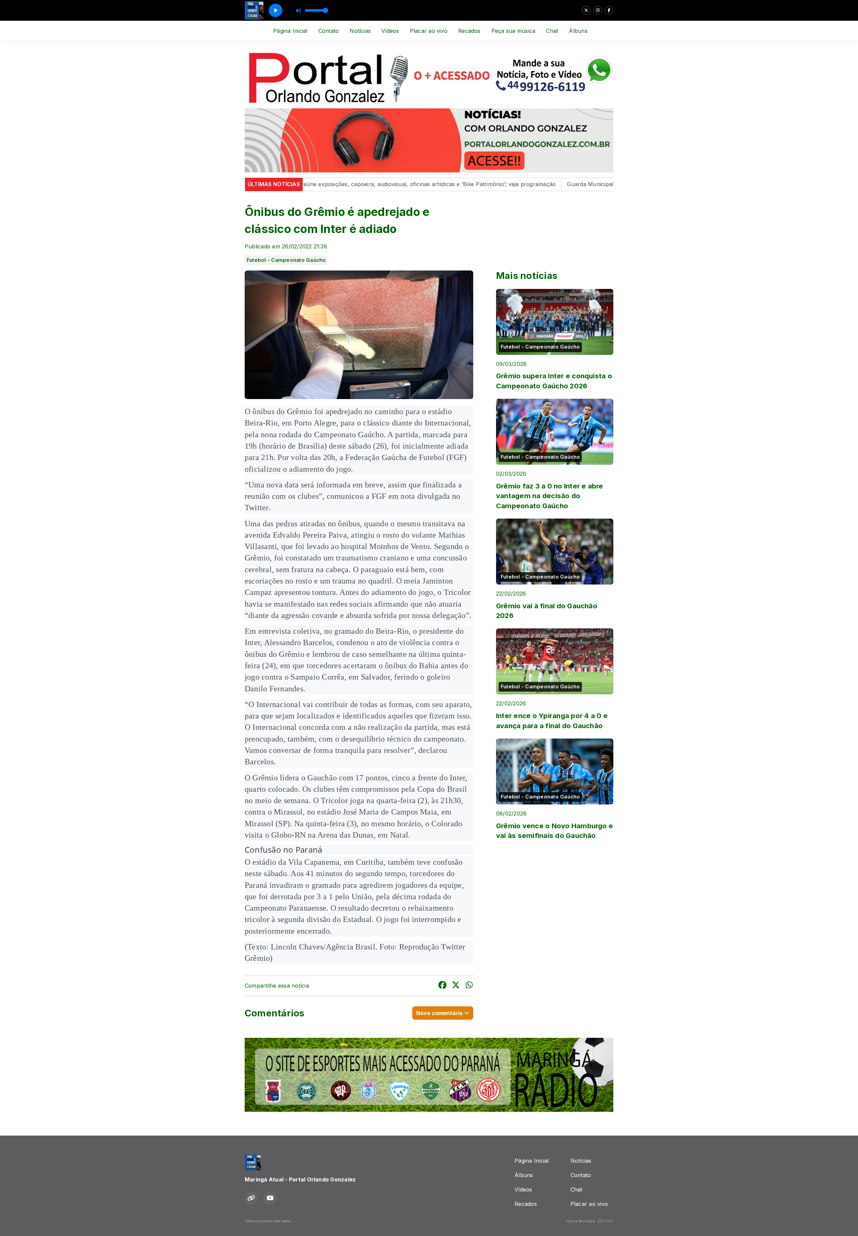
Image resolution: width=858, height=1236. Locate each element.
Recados (469, 30)
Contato (328, 30)
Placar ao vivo (428, 30)
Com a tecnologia (580, 1221)
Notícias (360, 30)
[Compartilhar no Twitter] (456, 986)
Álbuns (578, 30)
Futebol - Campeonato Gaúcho (286, 260)
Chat (552, 30)
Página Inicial (290, 30)
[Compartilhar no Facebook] (442, 986)
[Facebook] (609, 10)
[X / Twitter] (586, 10)
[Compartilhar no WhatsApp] (469, 986)
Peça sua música (513, 30)
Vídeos (390, 30)
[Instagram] (597, 10)
